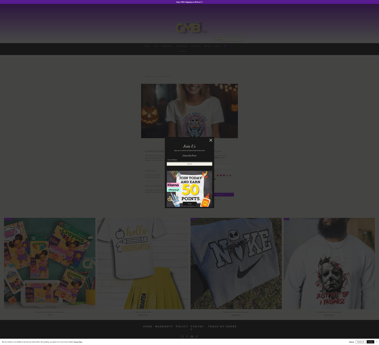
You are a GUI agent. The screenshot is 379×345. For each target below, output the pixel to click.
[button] (210, 140)
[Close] (376, 341)
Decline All (360, 342)
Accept (370, 342)
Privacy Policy (78, 342)
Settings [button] (351, 342)
